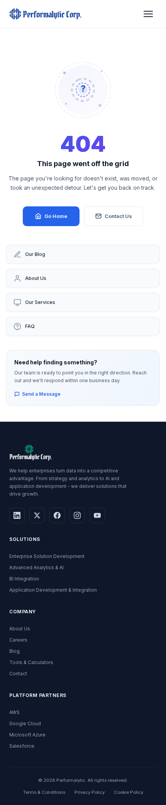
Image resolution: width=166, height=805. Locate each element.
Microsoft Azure (27, 735)
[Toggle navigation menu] (148, 13)
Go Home (55, 216)
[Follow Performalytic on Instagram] (77, 515)
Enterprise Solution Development (47, 556)
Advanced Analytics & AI (36, 567)
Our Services (40, 302)
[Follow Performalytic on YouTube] (97, 515)
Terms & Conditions (44, 792)
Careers (18, 640)
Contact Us (118, 216)
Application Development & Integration (53, 590)
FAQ (30, 326)
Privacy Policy (90, 792)
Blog (14, 651)
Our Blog (35, 254)
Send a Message (41, 394)
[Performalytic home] (45, 14)
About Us (35, 278)
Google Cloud (25, 723)
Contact (18, 673)
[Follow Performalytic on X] (37, 515)
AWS (14, 712)
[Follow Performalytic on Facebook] (57, 515)
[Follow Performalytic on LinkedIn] (17, 515)
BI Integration (24, 579)
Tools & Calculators (31, 662)
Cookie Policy (128, 792)
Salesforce (21, 746)
